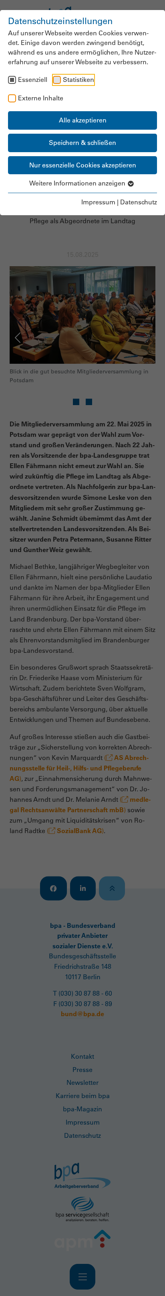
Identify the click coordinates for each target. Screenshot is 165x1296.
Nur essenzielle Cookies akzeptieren (82, 165)
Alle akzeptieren (83, 120)
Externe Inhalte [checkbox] (40, 98)
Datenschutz (138, 202)
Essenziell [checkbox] (32, 79)
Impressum (98, 202)
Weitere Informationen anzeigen (78, 183)
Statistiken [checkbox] (78, 79)
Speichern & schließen (82, 143)
